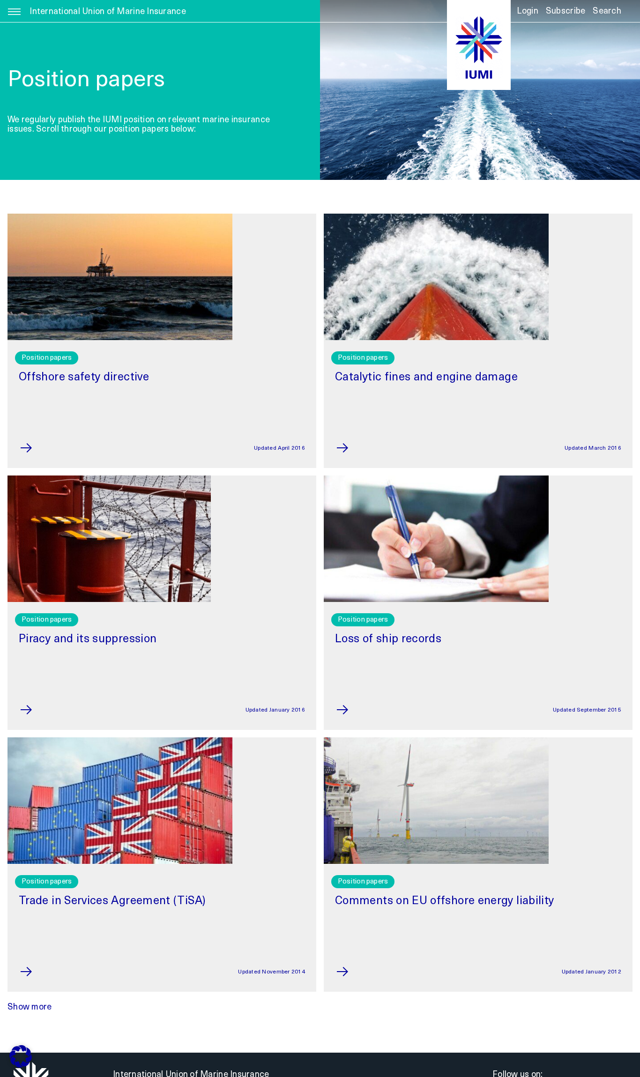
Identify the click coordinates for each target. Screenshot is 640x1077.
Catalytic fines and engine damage (426, 377)
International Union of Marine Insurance (108, 12)
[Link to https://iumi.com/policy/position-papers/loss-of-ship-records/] (361, 709)
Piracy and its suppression (87, 639)
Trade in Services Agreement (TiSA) (112, 901)
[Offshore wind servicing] (436, 741)
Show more (29, 1007)
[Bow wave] (436, 218)
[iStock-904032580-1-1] (109, 479)
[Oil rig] (119, 218)
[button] (607, 14)
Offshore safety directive (84, 377)
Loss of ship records (388, 639)
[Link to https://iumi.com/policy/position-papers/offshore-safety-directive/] (45, 447)
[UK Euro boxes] (119, 741)
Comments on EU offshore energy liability (444, 901)
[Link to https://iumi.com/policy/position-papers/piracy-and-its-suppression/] (45, 709)
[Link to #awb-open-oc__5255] (14, 16)
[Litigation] (436, 479)
